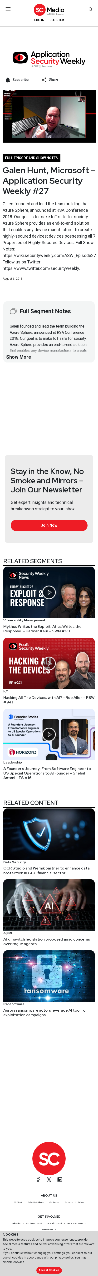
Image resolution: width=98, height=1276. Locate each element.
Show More (18, 357)
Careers (69, 1202)
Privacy (81, 1202)
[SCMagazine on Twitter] (49, 1179)
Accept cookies (49, 1270)
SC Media (18, 1202)
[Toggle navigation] (8, 9)
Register (56, 20)
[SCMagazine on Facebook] (38, 1179)
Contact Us (54, 1202)
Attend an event (55, 1223)
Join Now (49, 525)
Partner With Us (49, 1229)
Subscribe (16, 1223)
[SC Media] (49, 10)
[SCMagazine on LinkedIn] (60, 1179)
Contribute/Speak (34, 1223)
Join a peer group (75, 1223)
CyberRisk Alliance (36, 1202)
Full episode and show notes (31, 158)
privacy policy (64, 1257)
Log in (39, 20)
